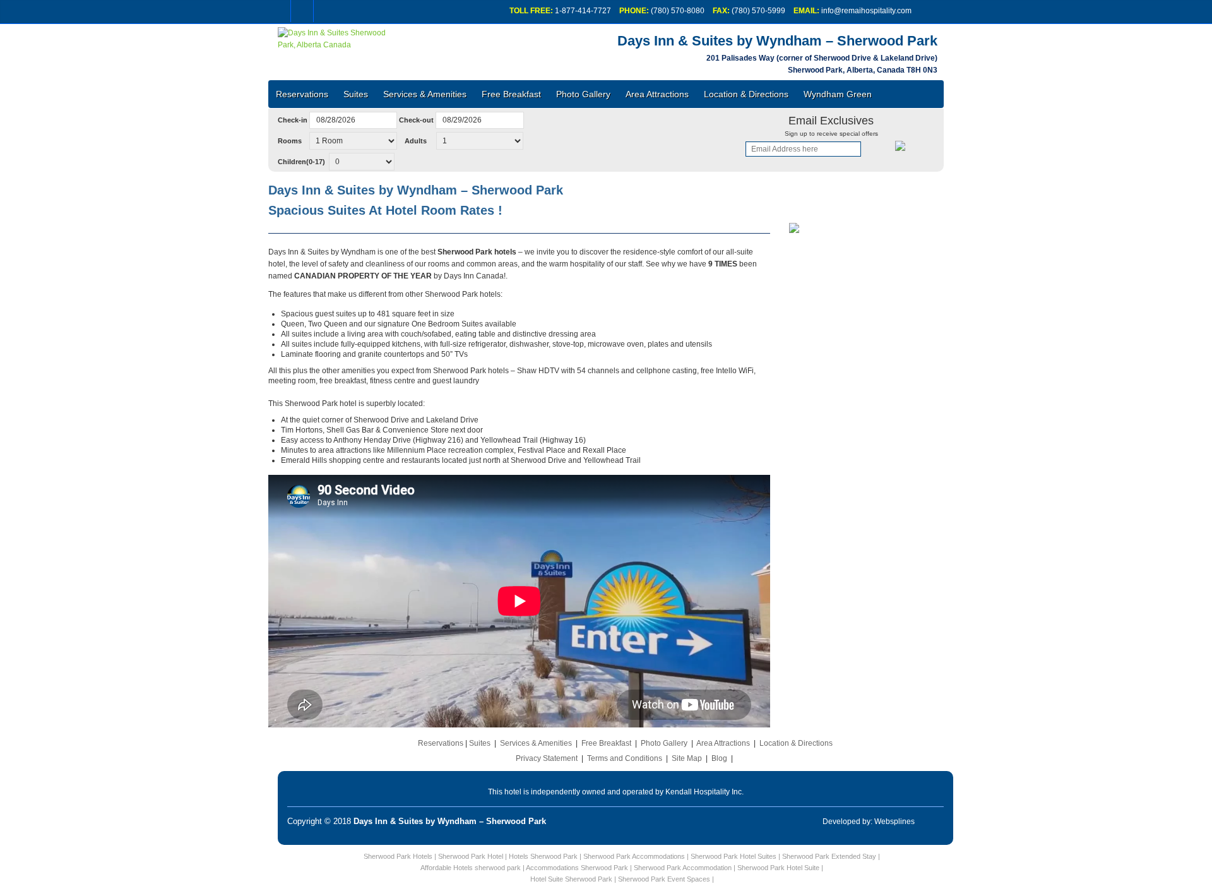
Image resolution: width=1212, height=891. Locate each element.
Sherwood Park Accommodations (634, 856)
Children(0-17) (302, 161)
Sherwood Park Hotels (398, 856)
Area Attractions (657, 94)
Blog (719, 758)
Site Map (687, 758)
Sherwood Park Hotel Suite (778, 867)
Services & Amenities (424, 94)
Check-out (416, 120)
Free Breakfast (511, 94)
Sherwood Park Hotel (470, 856)
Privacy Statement (547, 758)
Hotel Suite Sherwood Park (571, 879)
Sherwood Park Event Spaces (664, 879)
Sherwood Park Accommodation (683, 867)
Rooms (292, 141)
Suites (355, 94)
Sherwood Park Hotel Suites (733, 856)
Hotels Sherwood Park (543, 856)
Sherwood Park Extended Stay (829, 856)
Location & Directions (746, 94)
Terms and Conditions (624, 758)
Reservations (302, 94)
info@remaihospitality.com (866, 10)
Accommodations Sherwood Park (577, 867)
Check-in (292, 120)
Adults (416, 141)
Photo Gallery (583, 94)
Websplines (894, 821)
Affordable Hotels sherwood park (470, 867)
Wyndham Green (838, 94)
